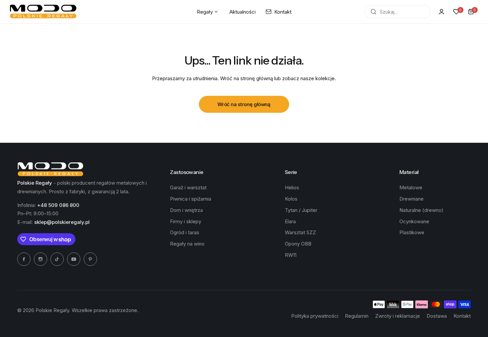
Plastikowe (411, 232)
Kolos (291, 199)
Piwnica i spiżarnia (190, 199)
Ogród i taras (184, 232)
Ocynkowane (414, 221)
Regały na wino (187, 244)
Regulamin (356, 316)
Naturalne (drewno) (421, 210)
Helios (292, 187)
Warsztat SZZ (300, 232)
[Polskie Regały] (43, 12)
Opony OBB (298, 244)
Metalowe (410, 187)
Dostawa (437, 316)
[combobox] (398, 11)
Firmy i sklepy (185, 221)
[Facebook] (24, 259)
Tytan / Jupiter (301, 210)
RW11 (290, 255)
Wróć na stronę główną (243, 104)
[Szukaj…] (373, 11)
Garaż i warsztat (188, 187)
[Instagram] (40, 259)
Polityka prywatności (314, 316)
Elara (290, 221)
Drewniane (411, 199)
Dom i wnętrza (186, 210)
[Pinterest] (90, 259)
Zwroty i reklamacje (397, 316)
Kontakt (462, 316)
